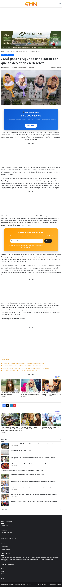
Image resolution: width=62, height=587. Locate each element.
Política (7, 51)
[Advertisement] (31, 18)
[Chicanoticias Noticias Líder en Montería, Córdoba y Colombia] (31, 3)
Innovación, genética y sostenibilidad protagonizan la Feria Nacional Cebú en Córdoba (33, 457)
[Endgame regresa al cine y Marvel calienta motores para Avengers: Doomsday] (5, 466)
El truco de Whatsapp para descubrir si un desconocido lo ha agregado (23, 363)
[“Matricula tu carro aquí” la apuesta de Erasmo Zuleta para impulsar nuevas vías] (5, 490)
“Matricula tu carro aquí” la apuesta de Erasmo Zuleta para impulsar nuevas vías (31, 488)
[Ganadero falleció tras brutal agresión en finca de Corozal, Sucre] (5, 476)
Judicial (3, 573)
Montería (3, 571)
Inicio (3, 51)
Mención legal (4, 525)
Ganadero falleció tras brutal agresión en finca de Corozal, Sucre (27, 474)
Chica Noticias (5, 67)
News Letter (4, 528)
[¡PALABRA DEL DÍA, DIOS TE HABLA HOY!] (5, 452)
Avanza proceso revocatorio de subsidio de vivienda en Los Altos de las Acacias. (25, 368)
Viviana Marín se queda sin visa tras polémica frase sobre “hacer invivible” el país (22, 470)
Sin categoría (10, 54)
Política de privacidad (6, 532)
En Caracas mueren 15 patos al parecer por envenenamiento (19, 370)
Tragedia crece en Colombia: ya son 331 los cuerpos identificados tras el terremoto (32, 443)
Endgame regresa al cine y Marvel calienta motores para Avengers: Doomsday (31, 463)
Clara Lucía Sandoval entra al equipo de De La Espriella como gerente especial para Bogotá (34, 494)
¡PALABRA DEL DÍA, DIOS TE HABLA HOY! (21, 450)
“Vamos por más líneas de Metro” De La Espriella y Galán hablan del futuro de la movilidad (34, 501)
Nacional (3, 575)
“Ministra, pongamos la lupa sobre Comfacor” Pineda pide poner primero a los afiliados (33, 481)
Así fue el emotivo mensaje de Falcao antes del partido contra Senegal (22, 365)
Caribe (2, 578)
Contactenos (4, 530)
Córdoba (3, 568)
